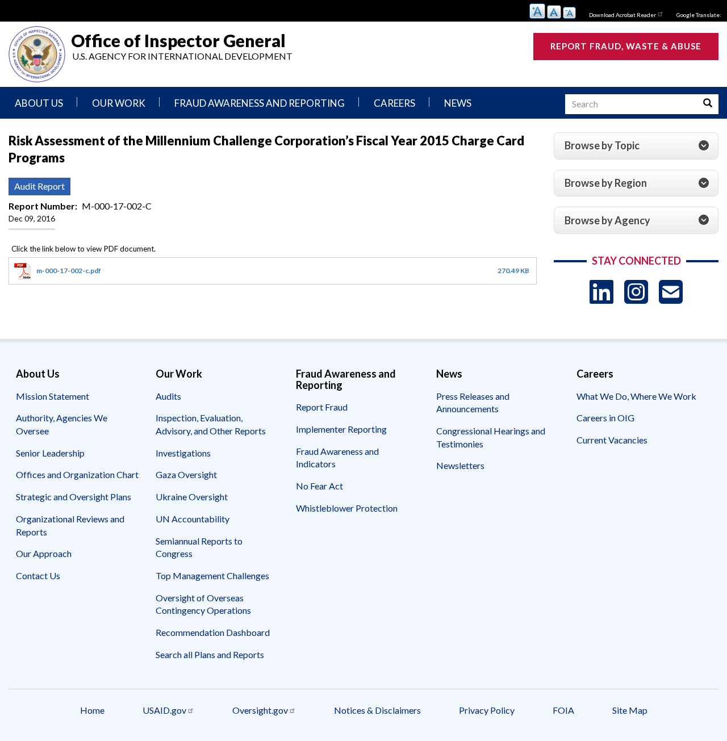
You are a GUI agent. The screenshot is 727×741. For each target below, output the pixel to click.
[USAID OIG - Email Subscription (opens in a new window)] (671, 291)
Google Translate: (698, 14)
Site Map (629, 710)
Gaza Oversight (186, 474)
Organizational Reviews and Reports (70, 525)
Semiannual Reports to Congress (199, 547)
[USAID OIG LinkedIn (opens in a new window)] (601, 291)
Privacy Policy (487, 710)
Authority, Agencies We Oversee (61, 424)
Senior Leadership (50, 452)
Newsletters (460, 465)
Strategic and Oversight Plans (73, 496)
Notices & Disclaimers (377, 710)
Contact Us (38, 575)
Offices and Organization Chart (77, 474)
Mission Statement (52, 396)
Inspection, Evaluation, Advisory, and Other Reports (211, 424)
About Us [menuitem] (39, 103)
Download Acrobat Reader (622, 14)
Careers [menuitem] (394, 103)
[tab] (636, 146)
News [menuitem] (457, 103)
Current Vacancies (611, 439)
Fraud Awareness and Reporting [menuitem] (259, 103)
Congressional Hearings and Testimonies (490, 437)
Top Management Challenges (212, 575)
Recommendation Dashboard (213, 632)
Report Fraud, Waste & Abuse (625, 46)
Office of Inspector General (178, 40)
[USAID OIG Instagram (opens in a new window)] (636, 291)
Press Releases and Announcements (472, 403)
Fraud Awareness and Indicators (337, 458)
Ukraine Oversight (192, 496)
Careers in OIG (605, 417)
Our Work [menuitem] (118, 103)
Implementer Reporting (341, 429)
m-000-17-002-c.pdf (68, 270)
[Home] (37, 54)
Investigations (183, 452)
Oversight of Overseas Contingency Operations (203, 604)
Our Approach (44, 553)
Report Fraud (322, 406)
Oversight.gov (260, 710)
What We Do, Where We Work (636, 396)
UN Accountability (192, 518)
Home (92, 710)
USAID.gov (164, 710)
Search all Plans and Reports (210, 654)
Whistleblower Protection (347, 508)
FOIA (563, 710)
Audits (168, 396)
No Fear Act (319, 485)
